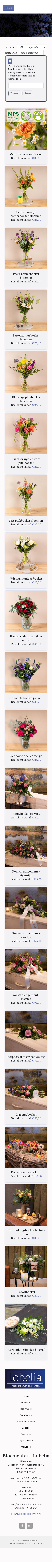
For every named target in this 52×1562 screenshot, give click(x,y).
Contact (26, 1446)
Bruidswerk (26, 1415)
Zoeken (14, 93)
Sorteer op (11, 52)
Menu (8, 8)
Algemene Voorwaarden (20, 1543)
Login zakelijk (26, 1440)
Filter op (10, 47)
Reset (28, 93)
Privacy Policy (39, 1543)
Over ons (26, 1434)
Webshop (26, 1402)
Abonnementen (26, 1421)
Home (26, 1396)
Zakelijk (26, 1427)
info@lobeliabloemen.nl (27, 1513)
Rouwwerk (26, 1408)
